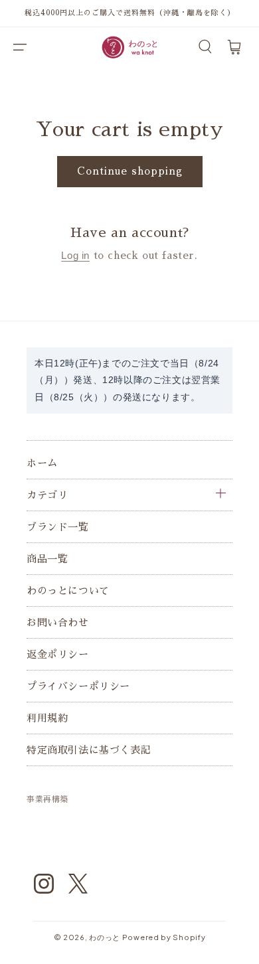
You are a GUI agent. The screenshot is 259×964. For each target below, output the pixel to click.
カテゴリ (47, 495)
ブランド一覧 (58, 527)
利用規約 (47, 718)
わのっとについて (68, 591)
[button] (20, 47)
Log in (75, 255)
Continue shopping (130, 171)
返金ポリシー (58, 654)
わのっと (104, 937)
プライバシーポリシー (78, 686)
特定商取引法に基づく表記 (89, 750)
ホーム (42, 463)
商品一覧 (47, 559)
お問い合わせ (58, 622)
